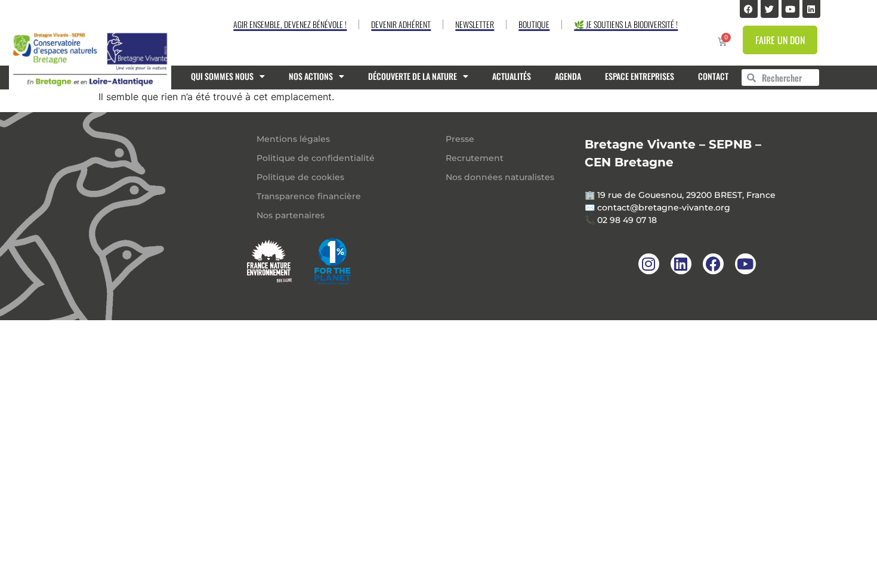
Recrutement (475, 158)
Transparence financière (309, 196)
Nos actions (311, 76)
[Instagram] (648, 263)
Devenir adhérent (401, 24)
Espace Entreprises (639, 76)
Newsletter (474, 24)
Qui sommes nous (222, 76)
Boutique (533, 24)
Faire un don (780, 40)
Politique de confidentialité (316, 158)
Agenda (568, 76)
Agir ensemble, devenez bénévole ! (290, 24)
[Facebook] (749, 9)
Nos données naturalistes (500, 177)
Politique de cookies (300, 177)
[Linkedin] (811, 9)
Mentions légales (293, 139)
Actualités (511, 76)
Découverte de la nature (412, 76)
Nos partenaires (291, 215)
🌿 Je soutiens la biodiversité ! (626, 24)
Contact (713, 76)
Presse (460, 139)
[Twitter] (770, 9)
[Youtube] (790, 9)
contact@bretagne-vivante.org (663, 207)
